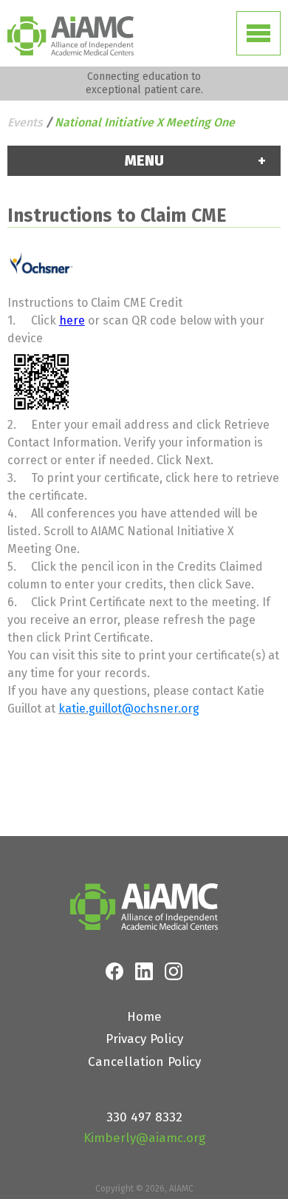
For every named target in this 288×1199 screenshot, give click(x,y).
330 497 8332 (144, 1117)
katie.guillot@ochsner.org (128, 709)
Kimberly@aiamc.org (144, 1138)
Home (144, 1017)
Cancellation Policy (144, 1062)
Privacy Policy (144, 1039)
